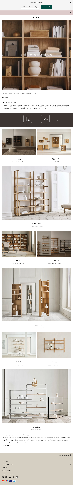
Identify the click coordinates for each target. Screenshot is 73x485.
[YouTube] (10, 477)
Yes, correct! (46, 7)
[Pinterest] (13, 477)
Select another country (30, 7)
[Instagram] (6, 477)
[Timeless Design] (45, 120)
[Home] (36, 17)
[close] (71, 2)
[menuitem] (3, 18)
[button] (3, 97)
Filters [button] (6, 97)
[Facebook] (3, 477)
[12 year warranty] (27, 120)
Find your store (10, 474)
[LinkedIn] (17, 477)
